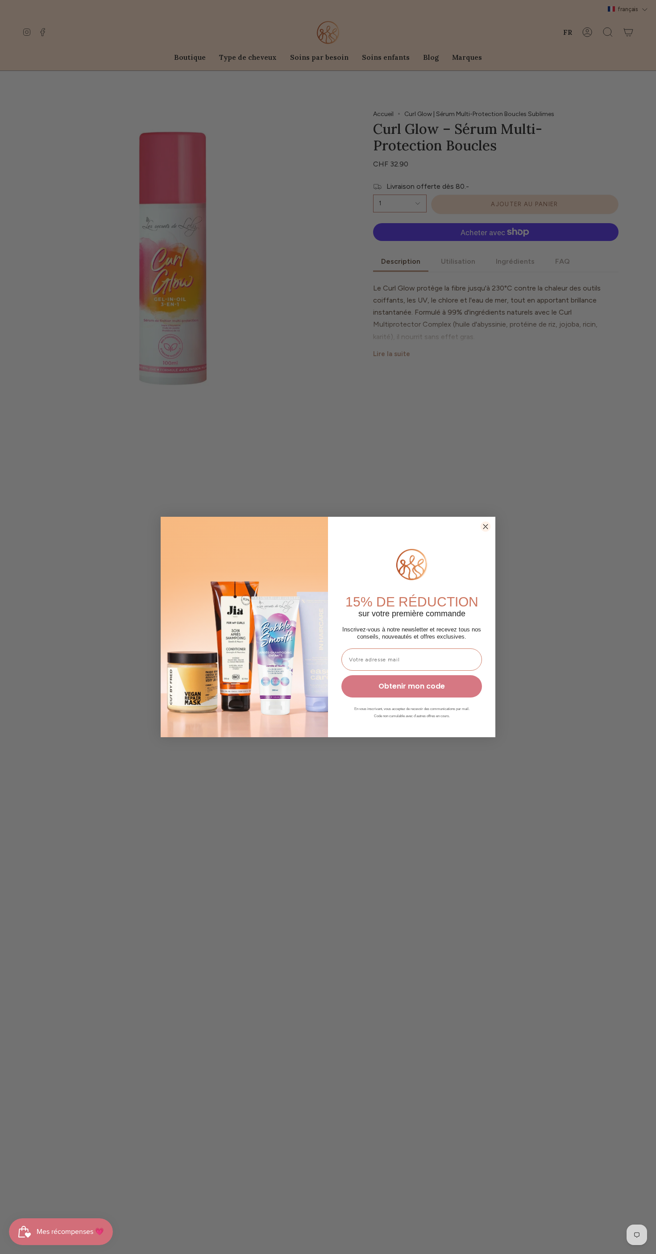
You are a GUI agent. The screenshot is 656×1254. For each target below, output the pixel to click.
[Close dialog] (485, 526)
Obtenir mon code (411, 686)
